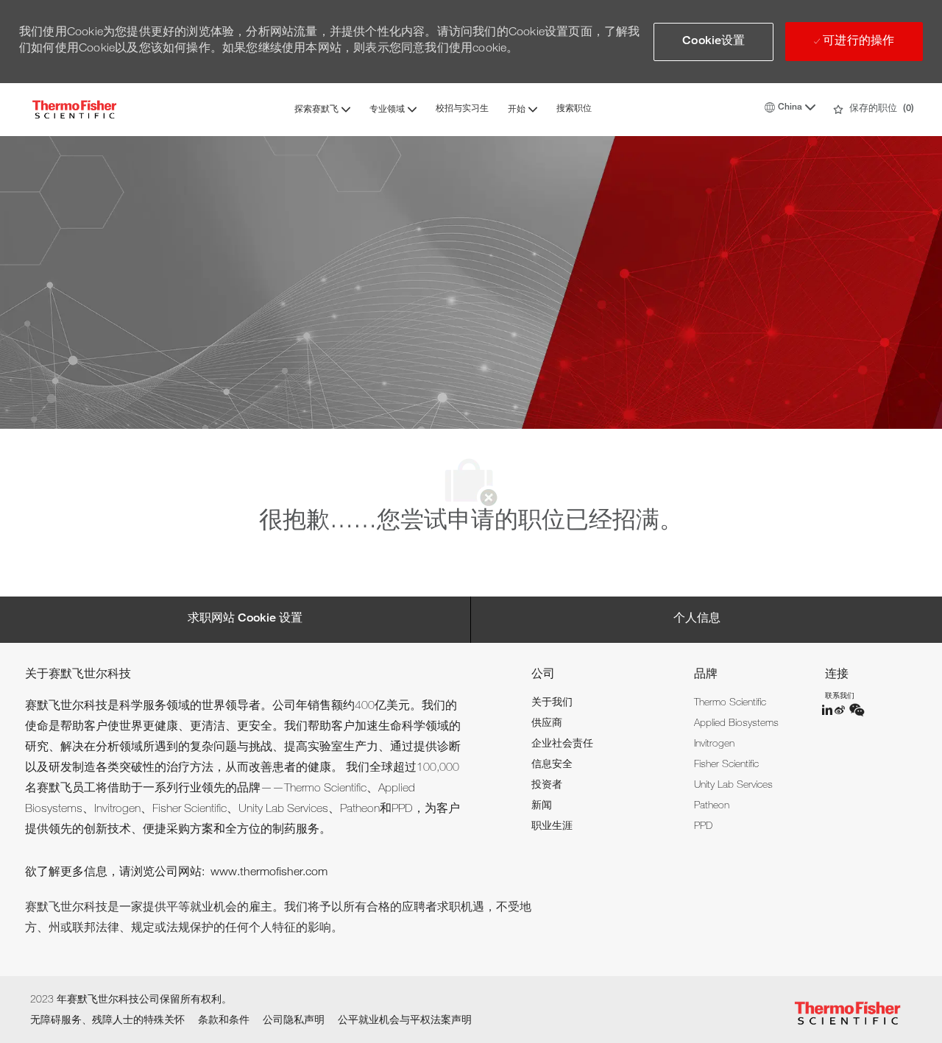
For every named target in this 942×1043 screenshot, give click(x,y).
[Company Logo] (74, 109)
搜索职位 (574, 108)
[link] (552, 703)
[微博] (841, 710)
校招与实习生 (462, 108)
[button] (713, 42)
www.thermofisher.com (268, 873)
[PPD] (828, 710)
